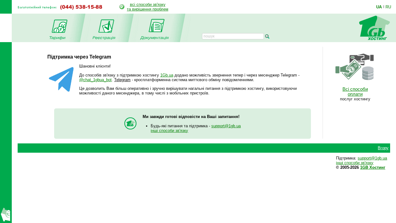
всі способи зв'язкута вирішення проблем (147, 6)
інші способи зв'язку (169, 130)
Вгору (383, 148)
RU (388, 7)
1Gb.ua (166, 75)
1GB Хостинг (372, 167)
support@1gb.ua (226, 126)
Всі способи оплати (355, 92)
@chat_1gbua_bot (95, 79)
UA (379, 7)
